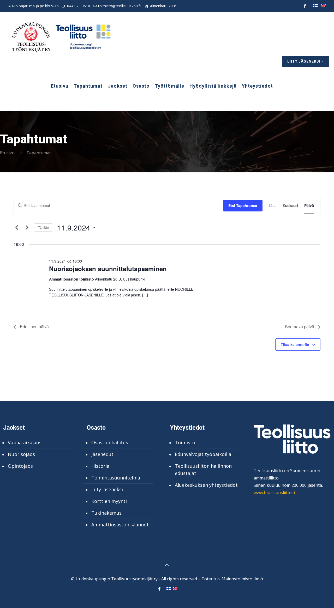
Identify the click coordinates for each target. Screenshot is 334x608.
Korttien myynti (109, 501)
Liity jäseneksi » (305, 61)
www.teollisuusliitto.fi (274, 492)
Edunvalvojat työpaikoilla (203, 454)
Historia (100, 466)
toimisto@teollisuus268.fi (119, 5)
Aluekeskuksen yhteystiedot (206, 485)
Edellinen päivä (34, 327)
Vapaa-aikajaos (24, 442)
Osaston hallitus (109, 442)
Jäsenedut (102, 454)
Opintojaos (20, 466)
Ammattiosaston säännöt (120, 524)
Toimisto (185, 442)
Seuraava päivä (299, 327)
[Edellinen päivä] (17, 227)
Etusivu (7, 153)
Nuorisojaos (21, 454)
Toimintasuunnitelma (115, 478)
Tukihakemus (106, 513)
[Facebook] (304, 5)
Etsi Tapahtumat (242, 205)
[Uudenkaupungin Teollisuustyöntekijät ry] (60, 36)
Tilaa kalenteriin (295, 344)
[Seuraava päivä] (27, 227)
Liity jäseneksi (107, 489)
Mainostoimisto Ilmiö (242, 579)
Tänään (43, 227)
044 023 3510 (78, 5)
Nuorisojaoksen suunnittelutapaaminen (108, 268)
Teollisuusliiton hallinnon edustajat (203, 469)
